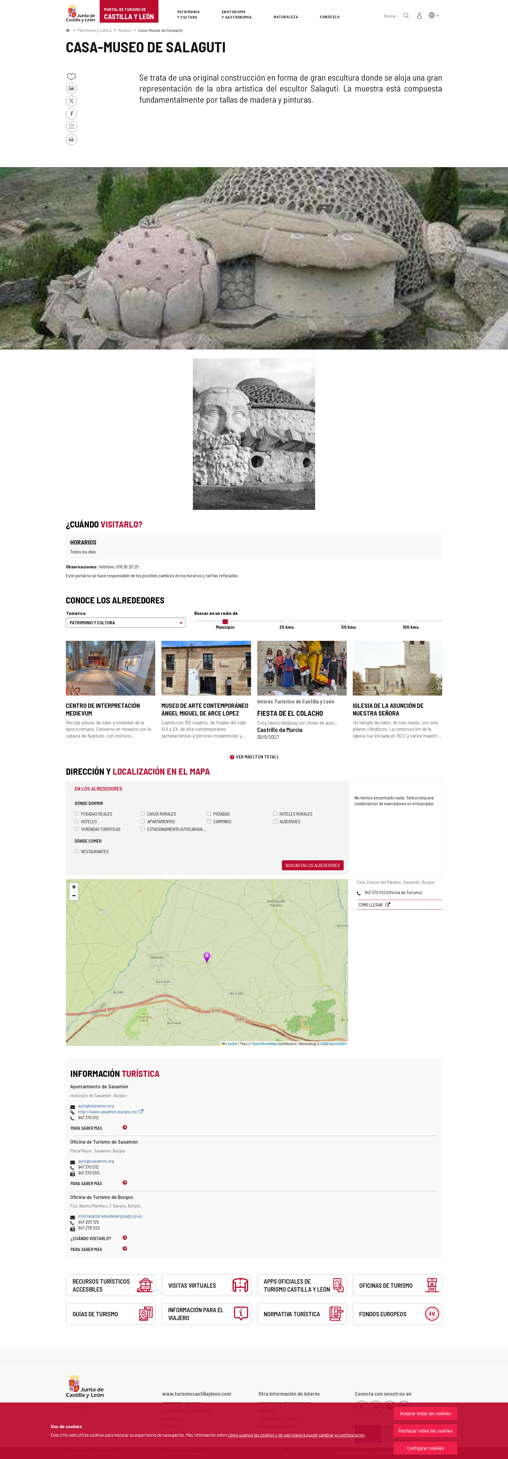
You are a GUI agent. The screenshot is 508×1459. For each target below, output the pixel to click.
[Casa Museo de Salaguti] (254, 258)
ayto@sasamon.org (96, 1105)
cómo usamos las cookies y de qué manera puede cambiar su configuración (296, 1435)
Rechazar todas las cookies (425, 1430)
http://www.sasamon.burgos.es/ (108, 1111)
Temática (76, 613)
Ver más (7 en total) (257, 756)
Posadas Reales (96, 813)
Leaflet (231, 1043)
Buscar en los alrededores (313, 865)
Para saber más (86, 1128)
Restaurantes (95, 851)
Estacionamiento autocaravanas (177, 829)
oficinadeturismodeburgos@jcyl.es (110, 1216)
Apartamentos (161, 821)
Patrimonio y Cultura (94, 30)
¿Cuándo (91, 1238)
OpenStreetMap (264, 1043)
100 (411, 627)
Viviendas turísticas (101, 829)
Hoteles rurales (296, 813)
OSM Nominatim (333, 1043)
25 (287, 627)
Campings (222, 821)
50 (349, 627)
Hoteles (89, 821)
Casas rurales (161, 813)
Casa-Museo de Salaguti (160, 30)
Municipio (225, 627)
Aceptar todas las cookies (425, 1413)
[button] (434, 15)
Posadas (221, 813)
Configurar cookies (425, 1448)
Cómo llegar (371, 904)
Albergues (290, 821)
